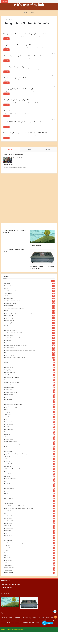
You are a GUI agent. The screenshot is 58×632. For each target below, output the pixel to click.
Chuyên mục (7, 342)
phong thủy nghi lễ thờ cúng (10, 303)
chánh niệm (17, 617)
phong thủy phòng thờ (9, 397)
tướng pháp (6, 374)
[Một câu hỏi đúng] (42, 236)
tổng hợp (6, 281)
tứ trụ (5, 419)
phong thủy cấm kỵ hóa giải (10, 290)
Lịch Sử (6, 555)
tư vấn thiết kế (50, 620)
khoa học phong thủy (8, 498)
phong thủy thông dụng (9, 488)
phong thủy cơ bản (8, 533)
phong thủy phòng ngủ (9, 347)
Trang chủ (6, 19)
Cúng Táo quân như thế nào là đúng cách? (17, 45)
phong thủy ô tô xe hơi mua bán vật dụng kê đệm (14, 357)
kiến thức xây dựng (8, 424)
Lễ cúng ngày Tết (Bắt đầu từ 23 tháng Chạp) (18, 89)
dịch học (6, 402)
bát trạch (6, 449)
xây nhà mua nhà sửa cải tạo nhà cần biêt (13, 332)
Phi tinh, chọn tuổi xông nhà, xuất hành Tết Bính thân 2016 (22, 56)
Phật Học (6, 288)
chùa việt (6, 493)
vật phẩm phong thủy (8, 315)
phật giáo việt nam (8, 523)
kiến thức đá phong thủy (9, 557)
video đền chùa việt (8, 572)
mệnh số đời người (8, 340)
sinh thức (6, 365)
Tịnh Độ (6, 379)
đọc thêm (6, 38)
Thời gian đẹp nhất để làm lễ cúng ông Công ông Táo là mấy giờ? (24, 34)
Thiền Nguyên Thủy (8, 414)
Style (5, 552)
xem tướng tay (7, 476)
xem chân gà (7, 547)
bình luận (47, 149)
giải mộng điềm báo (8, 491)
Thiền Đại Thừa (7, 473)
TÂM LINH (33, 620)
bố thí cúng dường (8, 560)
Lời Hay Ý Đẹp (7, 369)
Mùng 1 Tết (7, 111)
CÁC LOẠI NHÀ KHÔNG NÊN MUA (16, 1)
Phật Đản (6, 325)
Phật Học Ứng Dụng (8, 421)
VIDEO (6, 550)
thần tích (6, 310)
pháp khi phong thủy (8, 429)
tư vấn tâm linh (7, 486)
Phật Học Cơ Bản (8, 518)
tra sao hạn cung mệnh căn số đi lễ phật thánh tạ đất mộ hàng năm (18, 508)
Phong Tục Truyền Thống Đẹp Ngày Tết (16, 100)
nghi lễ (5, 352)
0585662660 (50, 623)
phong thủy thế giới (8, 520)
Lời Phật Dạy (7, 283)
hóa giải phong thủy (8, 305)
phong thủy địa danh (8, 439)
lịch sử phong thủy (8, 538)
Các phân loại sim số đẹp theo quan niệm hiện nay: (15, 167)
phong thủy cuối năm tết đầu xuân (11, 377)
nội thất (6, 458)
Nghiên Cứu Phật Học (9, 285)
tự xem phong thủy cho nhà (8, 622)
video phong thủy (8, 565)
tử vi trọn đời (7, 483)
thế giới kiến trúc (14, 620)
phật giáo (6, 295)
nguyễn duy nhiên (8, 360)
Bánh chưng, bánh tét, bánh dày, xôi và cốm (17, 67)
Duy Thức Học (26, 617)
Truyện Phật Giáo (8, 293)
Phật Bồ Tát (7, 513)
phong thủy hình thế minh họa (10, 330)
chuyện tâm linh (7, 525)
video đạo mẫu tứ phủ (9, 567)
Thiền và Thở (5, 620)
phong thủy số (7, 416)
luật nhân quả (7, 434)
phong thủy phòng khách (9, 372)
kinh (5, 481)
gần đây (29, 149)
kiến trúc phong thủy (8, 451)
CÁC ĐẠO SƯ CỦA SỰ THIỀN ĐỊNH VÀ (13, 154)
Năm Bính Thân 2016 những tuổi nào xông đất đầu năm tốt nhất (24, 122)
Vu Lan (18, 622)
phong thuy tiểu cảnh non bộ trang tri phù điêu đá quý (16, 345)
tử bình (5, 446)
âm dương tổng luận (8, 466)
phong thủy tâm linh (8, 463)
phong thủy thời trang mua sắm (11, 510)
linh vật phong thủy (8, 389)
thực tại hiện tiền (24, 620)
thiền (5, 471)
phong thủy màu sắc (8, 367)
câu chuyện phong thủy (9, 387)
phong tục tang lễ (8, 515)
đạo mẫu (6, 409)
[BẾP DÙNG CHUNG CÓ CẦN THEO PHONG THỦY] (42, 257)
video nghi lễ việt (8, 540)
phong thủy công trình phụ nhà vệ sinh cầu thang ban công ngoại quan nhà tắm (21, 313)
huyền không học (8, 426)
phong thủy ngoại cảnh (9, 320)
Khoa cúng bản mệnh (8, 164)
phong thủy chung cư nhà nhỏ (10, 392)
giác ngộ (34, 617)
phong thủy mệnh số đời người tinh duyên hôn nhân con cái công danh (19, 350)
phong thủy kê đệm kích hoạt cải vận (12, 300)
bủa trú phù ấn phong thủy (10, 478)
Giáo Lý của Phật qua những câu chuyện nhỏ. (14, 308)
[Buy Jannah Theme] (29, 12)
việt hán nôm (7, 562)
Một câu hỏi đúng (35, 245)
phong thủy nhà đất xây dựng (10, 407)
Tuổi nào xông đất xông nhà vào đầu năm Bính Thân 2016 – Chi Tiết (25, 133)
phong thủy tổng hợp (8, 318)
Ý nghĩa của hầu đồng (18, 157)
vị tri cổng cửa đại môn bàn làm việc (12, 444)
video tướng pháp (8, 570)
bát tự (10, 617)
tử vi (5, 327)
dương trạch (7, 501)
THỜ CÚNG (7, 545)
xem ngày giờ (7, 456)
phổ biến (10, 149)
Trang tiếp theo (50, 144)
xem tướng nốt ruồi (8, 503)
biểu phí (4, 617)
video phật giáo (7, 530)
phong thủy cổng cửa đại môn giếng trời (13, 404)
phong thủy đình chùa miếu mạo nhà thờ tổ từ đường (15, 454)
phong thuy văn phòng (9, 355)
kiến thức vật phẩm (8, 323)
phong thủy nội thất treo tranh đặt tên (12, 337)
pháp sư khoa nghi (8, 399)
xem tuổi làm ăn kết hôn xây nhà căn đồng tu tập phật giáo (17, 543)
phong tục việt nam (8, 528)
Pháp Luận (6, 431)
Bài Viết (6, 362)
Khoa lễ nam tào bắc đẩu (9, 170)
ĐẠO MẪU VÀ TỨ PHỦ (28, 622)
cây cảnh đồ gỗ (7, 384)
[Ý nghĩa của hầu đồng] (7, 160)
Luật (5, 496)
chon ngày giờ (7, 412)
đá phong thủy (7, 461)
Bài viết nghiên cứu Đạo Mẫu (10, 441)
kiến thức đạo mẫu (8, 535)
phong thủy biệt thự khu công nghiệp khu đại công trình (16, 505)
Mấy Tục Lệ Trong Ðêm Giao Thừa (14, 78)
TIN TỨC (6, 436)
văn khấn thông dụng (8, 394)
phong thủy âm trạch (8, 298)
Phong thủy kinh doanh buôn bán (11, 382)
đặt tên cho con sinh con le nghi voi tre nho (13, 468)
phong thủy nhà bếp (8, 335)
